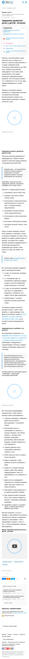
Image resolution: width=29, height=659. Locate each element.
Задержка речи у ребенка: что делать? (13, 34)
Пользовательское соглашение (16, 642)
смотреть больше (8, 602)
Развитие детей (18, 561)
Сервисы (9, 634)
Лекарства (22, 634)
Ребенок (5, 564)
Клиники (16, 634)
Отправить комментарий (10, 626)
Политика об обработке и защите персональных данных (11, 645)
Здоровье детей (11, 8)
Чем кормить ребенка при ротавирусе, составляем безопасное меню (13, 596)
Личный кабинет (6, 636)
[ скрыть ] (23, 27)
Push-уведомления (8, 639)
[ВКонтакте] (4, 579)
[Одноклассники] (8, 579)
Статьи (4, 8)
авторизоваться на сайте (20, 612)
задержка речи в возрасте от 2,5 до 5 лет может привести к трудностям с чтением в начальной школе (14, 338)
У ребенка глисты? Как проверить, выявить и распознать (12, 590)
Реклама (4, 642)
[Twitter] (13, 579)
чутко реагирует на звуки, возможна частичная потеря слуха (14, 316)
